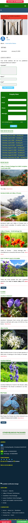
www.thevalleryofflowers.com (17, 519)
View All (3, 287)
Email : (3, 102)
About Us (10, 510)
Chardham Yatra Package (10, 495)
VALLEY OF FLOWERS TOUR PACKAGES (13, 500)
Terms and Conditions (18, 513)
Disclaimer (18, 510)
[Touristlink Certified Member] (10, 484)
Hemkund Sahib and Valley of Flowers (11, 193)
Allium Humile (4, 328)
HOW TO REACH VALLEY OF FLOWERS (10, 258)
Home (4, 510)
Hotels (4, 503)
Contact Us (6, 515)
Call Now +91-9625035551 (15, 1)
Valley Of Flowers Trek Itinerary (11, 493)
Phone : (4, 108)
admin (8, 39)
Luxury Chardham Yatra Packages (12, 498)
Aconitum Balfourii (6, 360)
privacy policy (16, 122)
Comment (3, 65)
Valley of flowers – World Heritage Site (11, 231)
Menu (6, 6)
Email (2, 82)
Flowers (5, 491)
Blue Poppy (4, 393)
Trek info (11, 491)
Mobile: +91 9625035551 (10, 451)
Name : (4, 97)
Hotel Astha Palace (10, 43)
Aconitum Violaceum (6, 296)
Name (2, 76)
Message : (4, 113)
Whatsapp (23, 521)
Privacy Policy (6, 513)
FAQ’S (12, 515)
